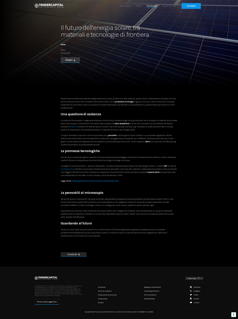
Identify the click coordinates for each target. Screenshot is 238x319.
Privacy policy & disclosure (107, 295)
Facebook (196, 287)
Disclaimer (101, 287)
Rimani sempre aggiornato (47, 302)
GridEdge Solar (67, 169)
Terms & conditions (105, 291)
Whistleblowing (149, 299)
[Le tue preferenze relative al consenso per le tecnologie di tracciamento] (233, 314)
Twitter (195, 295)
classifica (74, 126)
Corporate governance (151, 291)
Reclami (101, 302)
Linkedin (196, 299)
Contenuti (152, 5)
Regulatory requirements (152, 287)
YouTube (196, 302)
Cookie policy (102, 299)
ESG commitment (150, 295)
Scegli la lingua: (192, 278)
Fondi (138, 5)
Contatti (191, 5)
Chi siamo (125, 5)
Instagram (196, 291)
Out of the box (169, 5)
